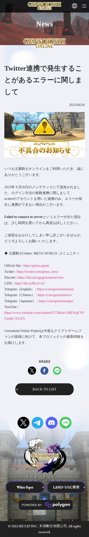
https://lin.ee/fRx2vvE (30, 283)
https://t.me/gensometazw (55, 295)
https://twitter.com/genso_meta (37, 271)
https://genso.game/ (36, 265)
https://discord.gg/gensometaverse (41, 277)
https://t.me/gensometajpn (56, 301)
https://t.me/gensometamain (55, 289)
